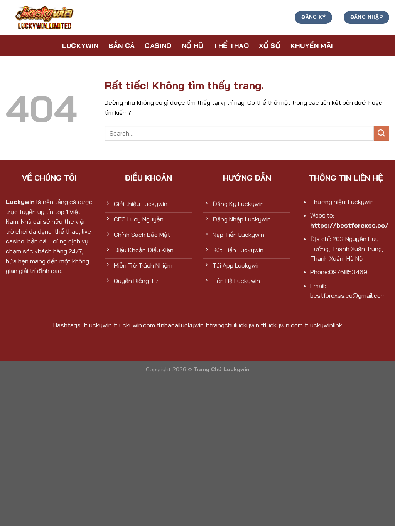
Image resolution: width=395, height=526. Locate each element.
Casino (158, 45)
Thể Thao (231, 45)
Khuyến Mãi (311, 45)
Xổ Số (269, 45)
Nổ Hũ (193, 45)
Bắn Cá (121, 45)
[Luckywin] (44, 17)
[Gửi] (381, 133)
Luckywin (80, 45)
